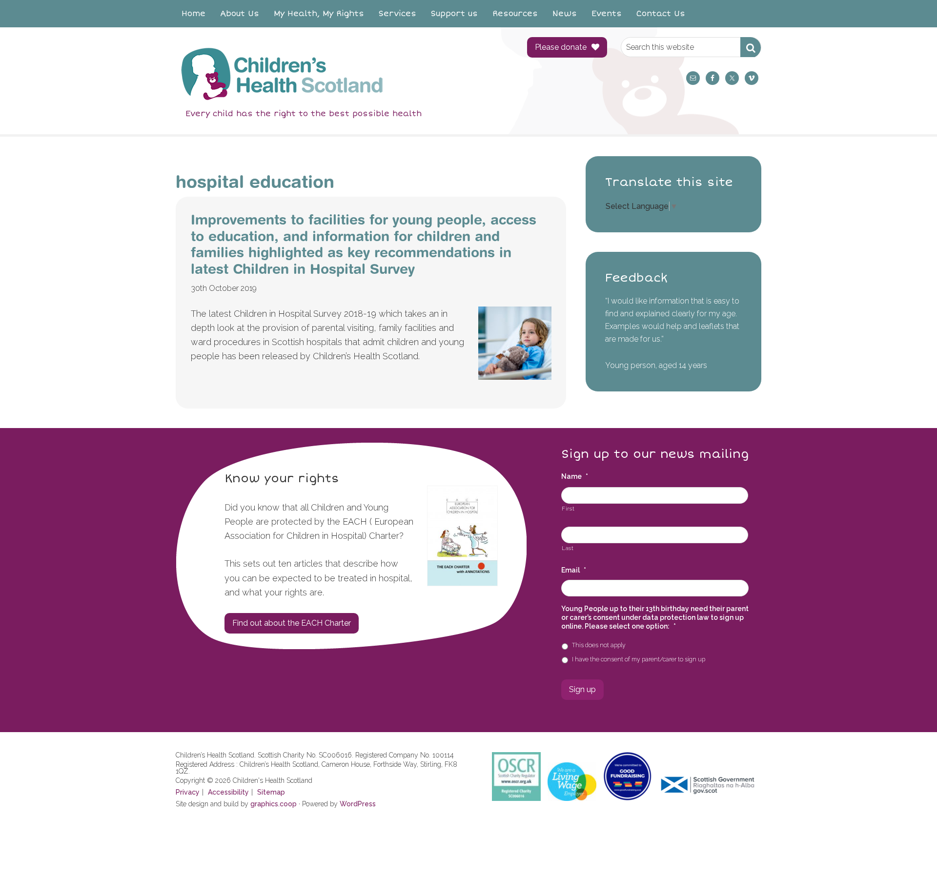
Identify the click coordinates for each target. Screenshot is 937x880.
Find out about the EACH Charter (291, 623)
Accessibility (228, 792)
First (568, 508)
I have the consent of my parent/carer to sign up (638, 659)
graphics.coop (273, 804)
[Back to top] (909, 852)
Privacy (188, 792)
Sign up (582, 689)
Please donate (561, 47)
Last (568, 548)
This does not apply (599, 645)
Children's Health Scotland (341, 73)
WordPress (358, 804)
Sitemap (271, 792)
